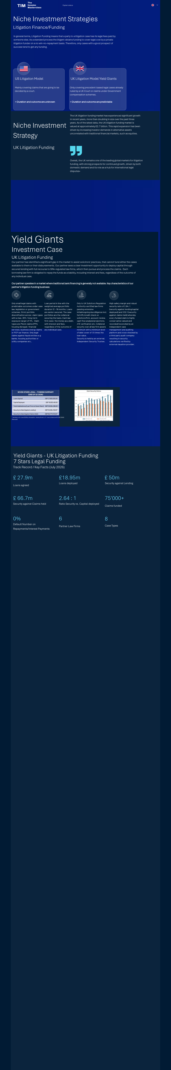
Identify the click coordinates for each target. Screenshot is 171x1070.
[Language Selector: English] (154, 5)
